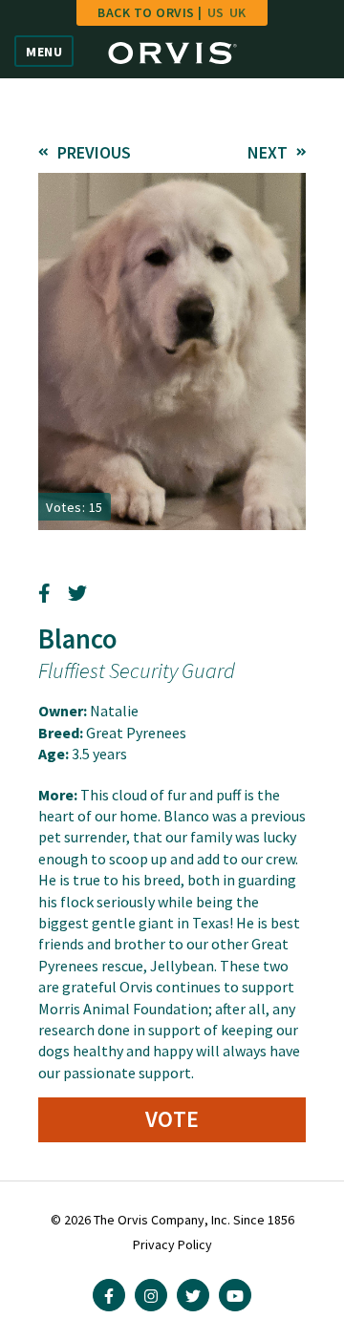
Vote (172, 1119)
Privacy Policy (172, 1244)
